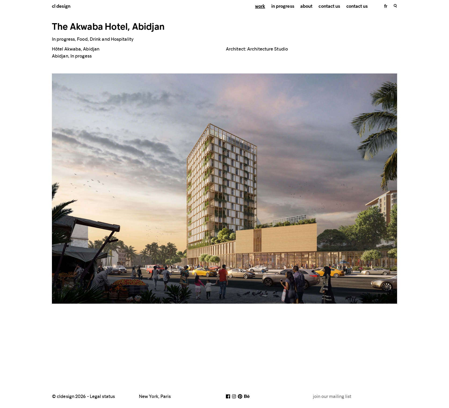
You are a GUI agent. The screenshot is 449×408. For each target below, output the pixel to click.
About (306, 6)
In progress (282, 6)
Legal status (102, 396)
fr (385, 6)
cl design (61, 6)
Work (260, 6)
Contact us (329, 6)
